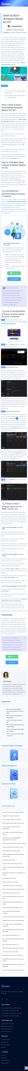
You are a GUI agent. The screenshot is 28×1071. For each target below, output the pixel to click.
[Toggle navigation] (26, 4)
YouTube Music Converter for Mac (10, 1016)
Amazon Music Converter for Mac (10, 1010)
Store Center (4, 1042)
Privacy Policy (4, 1063)
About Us (3, 1055)
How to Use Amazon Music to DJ (10, 944)
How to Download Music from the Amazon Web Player (13, 930)
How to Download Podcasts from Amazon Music (13, 897)
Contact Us (4, 1058)
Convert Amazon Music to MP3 (10, 951)
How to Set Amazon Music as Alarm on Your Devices (13, 868)
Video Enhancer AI (9, 766)
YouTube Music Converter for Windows (11, 1013)
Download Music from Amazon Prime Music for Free (13, 960)
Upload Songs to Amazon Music (10, 882)
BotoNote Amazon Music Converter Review (13, 920)
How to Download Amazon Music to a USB (12, 948)
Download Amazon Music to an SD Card (12, 955)
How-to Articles (5, 1044)
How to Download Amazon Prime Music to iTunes (12, 903)
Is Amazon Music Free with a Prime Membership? (11, 827)
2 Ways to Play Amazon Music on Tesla (12, 863)
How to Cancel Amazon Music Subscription (13, 812)
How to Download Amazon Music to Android (13, 917)
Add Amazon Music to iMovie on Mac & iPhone (13, 843)
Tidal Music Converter (7, 1029)
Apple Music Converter (7, 1026)
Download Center (5, 1039)
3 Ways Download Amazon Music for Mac (12, 847)
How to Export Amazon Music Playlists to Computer (12, 925)
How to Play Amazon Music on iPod (11, 850)
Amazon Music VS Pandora (9, 878)
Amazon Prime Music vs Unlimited (10, 816)
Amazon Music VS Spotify (8, 860)
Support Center (5, 1060)
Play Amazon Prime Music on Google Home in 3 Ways (13, 873)
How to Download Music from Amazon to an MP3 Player (13, 965)
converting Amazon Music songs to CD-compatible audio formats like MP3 (13, 205)
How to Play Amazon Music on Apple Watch (13, 889)
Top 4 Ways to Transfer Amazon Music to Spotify (12, 833)
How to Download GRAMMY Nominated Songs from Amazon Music (15, 711)
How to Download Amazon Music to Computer (11, 912)
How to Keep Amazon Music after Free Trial (13, 823)
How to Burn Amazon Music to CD (10, 935)
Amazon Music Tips (8, 806)
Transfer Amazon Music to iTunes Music (12, 885)
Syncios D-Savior (9, 784)
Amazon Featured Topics (18, 32)
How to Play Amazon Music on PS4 (11, 893)
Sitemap (3, 1047)
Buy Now (13, 656)
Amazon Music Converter (12, 746)
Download (15, 273)
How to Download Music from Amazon (12, 819)
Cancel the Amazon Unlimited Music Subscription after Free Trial (11, 839)
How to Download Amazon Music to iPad (12, 907)
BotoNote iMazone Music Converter (11, 248)
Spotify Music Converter (7, 1023)
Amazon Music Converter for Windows (11, 1008)
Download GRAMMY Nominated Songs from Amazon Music (13, 855)
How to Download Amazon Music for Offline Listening (13, 940)
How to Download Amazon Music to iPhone (13, 970)
